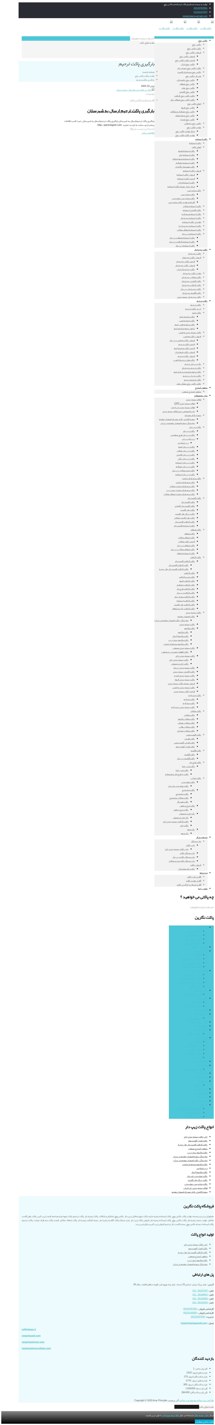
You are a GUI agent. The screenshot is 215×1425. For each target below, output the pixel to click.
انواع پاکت (196, 955)
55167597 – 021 (200, 1291)
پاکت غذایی (202, 1038)
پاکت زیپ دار (201, 1014)
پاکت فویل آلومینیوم (197, 1140)
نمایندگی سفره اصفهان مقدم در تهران (190, 1156)
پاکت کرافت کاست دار (191, 1069)
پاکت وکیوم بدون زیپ (197, 1152)
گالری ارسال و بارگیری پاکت (142, 100)
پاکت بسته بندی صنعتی (190, 982)
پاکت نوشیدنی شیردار (197, 1176)
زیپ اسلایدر (201, 1168)
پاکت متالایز (202, 1077)
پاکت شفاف (202, 1026)
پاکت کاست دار (200, 1061)
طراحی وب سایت (205, 1400)
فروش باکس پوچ (193, 939)
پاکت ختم (196, 1002)
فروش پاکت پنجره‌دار (191, 994)
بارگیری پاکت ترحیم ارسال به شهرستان (120, 110)
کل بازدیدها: (201, 1388)
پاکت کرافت (202, 1065)
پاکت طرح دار (201, 1030)
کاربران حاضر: (200, 1368)
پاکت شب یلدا (194, 1034)
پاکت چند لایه (201, 1010)
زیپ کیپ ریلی (194, 1018)
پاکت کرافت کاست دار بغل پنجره (192, 1144)
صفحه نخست (148, 72)
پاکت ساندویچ (194, 1042)
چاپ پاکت (196, 1085)
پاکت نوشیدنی (194, 1049)
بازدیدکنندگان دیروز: (197, 1384)
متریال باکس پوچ (193, 943)
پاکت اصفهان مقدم (192, 975)
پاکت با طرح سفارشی (204, 1421)
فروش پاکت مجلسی (192, 1006)
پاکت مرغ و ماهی (193, 1046)
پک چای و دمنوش (193, 1053)
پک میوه (197, 1057)
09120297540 (198, 1317)
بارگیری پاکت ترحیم (145, 79)
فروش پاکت (202, 1097)
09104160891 (190, 1313)
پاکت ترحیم (202, 998)
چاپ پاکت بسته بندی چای (195, 1137)
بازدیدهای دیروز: (199, 1380)
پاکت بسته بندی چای (191, 978)
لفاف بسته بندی (199, 1101)
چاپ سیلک (202, 1081)
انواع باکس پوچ (194, 931)
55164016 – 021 (200, 1302)
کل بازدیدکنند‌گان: (198, 1392)
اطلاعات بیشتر (148, 133)
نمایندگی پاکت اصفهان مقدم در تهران (190, 1160)
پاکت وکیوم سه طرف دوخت (194, 1164)
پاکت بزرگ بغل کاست (197, 1180)
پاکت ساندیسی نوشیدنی (195, 1184)
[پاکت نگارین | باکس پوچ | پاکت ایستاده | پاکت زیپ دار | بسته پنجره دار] (186, 28)
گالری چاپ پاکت (194, 1117)
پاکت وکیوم (196, 986)
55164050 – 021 (200, 1298)
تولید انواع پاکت (147, 42)
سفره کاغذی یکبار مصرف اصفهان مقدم (189, 1192)
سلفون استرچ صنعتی (197, 1148)
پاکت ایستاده (201, 951)
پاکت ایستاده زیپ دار (191, 959)
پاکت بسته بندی (199, 971)
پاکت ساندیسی (194, 963)
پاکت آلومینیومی (199, 947)
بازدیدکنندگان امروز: (197, 1376)
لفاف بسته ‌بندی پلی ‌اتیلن (195, 1188)
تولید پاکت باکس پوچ (144, 76)
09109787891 (200, 8)
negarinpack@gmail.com (195, 16)
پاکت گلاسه (202, 1073)
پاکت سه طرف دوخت (197, 1022)
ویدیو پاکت (202, 1105)
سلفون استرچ (201, 1093)
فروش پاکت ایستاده (192, 967)
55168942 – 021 (200, 1294)
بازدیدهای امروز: (199, 1372)
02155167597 (200, 12)
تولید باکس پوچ (194, 935)
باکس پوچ (202, 927)
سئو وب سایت (186, 1400)
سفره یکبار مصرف (199, 1089)
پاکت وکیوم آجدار (199, 1172)
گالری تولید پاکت (193, 1113)
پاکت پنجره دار (200, 990)
